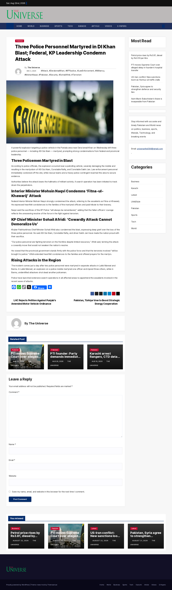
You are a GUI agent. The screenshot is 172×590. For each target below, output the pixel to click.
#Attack (44, 70)
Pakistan (19, 41)
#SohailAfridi (64, 74)
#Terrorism (76, 74)
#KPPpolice (71, 70)
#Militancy (99, 70)
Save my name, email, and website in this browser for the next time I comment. (48, 491)
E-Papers (121, 26)
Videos (108, 26)
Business (44, 26)
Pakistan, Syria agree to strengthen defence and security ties (146, 89)
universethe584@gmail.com (150, 148)
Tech (70, 26)
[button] (159, 26)
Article (95, 26)
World (31, 26)
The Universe (34, 67)
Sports (58, 26)
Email (12, 460)
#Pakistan (43, 74)
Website (12, 476)
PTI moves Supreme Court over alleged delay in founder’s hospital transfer (146, 67)
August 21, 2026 (140, 541)
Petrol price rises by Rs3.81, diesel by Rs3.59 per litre (25, 536)
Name (12, 444)
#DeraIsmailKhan (57, 70)
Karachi (82, 26)
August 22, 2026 (21, 541)
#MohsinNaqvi (31, 74)
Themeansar (52, 585)
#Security (53, 74)
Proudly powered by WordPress (18, 585)
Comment (14, 392)
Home (19, 26)
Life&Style (135, 201)
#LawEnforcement (85, 70)
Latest (134, 195)
